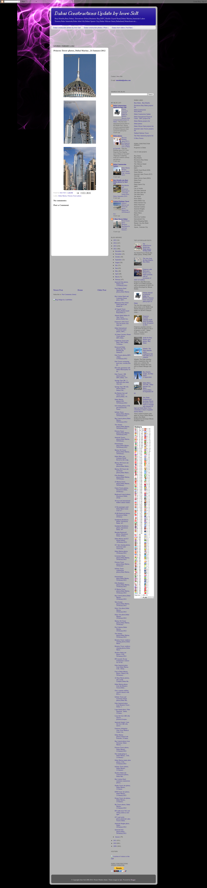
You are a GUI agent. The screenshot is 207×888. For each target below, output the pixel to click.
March (117, 277)
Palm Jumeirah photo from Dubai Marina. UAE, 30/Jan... (122, 667)
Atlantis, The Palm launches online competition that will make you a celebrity (148, 353)
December (118, 251)
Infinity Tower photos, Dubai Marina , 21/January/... (122, 768)
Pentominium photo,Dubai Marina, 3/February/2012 (122, 578)
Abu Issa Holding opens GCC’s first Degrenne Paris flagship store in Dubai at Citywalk (121, 143)
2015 (115, 240)
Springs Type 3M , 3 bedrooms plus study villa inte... (122, 382)
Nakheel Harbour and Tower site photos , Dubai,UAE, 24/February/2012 (121, 208)
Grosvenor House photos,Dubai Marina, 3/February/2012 (122, 557)
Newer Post (58, 290)
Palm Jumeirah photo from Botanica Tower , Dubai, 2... (122, 705)
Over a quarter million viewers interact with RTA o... (122, 692)
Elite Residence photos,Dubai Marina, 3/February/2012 (122, 584)
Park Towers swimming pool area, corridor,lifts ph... (122, 363)
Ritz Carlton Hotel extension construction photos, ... (122, 780)
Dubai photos (117, 136)
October (117, 257)
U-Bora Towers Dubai (120, 219)
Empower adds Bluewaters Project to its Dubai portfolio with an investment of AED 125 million (143, 275)
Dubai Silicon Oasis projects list (144, 126)
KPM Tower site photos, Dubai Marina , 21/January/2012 (122, 793)
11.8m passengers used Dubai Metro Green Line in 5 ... (121, 508)
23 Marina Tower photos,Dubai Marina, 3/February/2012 (122, 591)
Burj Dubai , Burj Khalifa (142, 103)
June (116, 268)
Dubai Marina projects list (142, 121)
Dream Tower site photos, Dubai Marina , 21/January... (122, 799)
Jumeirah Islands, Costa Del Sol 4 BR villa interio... (122, 724)
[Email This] (82, 193)
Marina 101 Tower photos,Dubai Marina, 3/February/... (122, 622)
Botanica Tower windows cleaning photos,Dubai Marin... (122, 641)
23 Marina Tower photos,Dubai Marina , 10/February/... (122, 483)
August (117, 262)
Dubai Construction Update (142, 114)
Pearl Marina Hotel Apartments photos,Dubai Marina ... (122, 291)
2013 (115, 246)
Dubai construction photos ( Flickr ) (96, 28)
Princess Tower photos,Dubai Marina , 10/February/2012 (122, 432)
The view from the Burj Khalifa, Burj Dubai (148, 260)
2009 (115, 846)
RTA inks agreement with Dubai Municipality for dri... (122, 369)
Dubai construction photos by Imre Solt (67, 28)
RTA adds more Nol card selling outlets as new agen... (122, 812)
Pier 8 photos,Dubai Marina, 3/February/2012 (121, 629)
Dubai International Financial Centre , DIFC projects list (143, 117)
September (118, 260)
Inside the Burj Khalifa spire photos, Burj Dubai (147, 340)
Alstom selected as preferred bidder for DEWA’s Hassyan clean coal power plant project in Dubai (144, 298)
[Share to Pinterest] (90, 193)
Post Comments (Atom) (69, 294)
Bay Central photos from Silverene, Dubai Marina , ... (122, 743)
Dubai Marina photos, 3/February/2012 (121, 552)
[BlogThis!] (84, 193)
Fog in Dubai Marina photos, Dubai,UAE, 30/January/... (122, 673)
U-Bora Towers (138, 138)
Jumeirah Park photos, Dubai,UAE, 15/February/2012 (121, 283)
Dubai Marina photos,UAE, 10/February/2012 (121, 401)
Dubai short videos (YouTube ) (122, 28)
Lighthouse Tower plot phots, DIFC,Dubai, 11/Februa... (122, 342)
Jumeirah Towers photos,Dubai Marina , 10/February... (122, 439)
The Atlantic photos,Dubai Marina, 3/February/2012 (122, 635)
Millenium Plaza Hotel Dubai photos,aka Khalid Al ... (122, 304)
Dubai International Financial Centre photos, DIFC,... (121, 329)
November (118, 254)
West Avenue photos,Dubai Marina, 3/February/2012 (122, 603)
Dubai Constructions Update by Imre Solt (96, 13)
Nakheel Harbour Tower (121, 201)
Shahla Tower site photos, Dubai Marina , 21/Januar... (122, 787)
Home (80, 290)
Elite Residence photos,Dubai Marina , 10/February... (122, 477)
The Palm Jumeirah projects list (143, 136)
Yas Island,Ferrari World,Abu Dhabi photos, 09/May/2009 (147, 247)
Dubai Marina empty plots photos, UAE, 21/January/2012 (123, 762)
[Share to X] (86, 193)
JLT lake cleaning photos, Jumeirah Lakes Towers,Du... (122, 546)
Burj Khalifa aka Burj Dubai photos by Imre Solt (120, 182)
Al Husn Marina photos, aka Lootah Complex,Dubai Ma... (122, 679)
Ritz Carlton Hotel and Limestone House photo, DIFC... (122, 298)
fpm (121, 880)
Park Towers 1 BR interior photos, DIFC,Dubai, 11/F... (122, 375)
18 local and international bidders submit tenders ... (122, 502)
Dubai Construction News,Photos (140, 110)
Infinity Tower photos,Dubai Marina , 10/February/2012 (122, 413)
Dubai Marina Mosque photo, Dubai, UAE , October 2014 (126, 171)
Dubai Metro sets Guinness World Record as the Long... (122, 458)
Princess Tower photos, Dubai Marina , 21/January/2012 (122, 749)
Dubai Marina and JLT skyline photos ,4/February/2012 (122, 540)
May (116, 271)
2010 (115, 843)
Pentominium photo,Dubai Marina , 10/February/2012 (122, 445)
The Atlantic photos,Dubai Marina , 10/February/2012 (122, 426)
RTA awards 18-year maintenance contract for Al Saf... (122, 660)
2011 (115, 840)
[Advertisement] (90, 37)
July (116, 265)
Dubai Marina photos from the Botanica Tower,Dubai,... (121, 686)
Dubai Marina (62, 196)
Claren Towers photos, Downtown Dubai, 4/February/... (121, 489)
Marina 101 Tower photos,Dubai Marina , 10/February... (122, 451)
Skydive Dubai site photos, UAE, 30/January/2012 (120, 654)
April (117, 274)
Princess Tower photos (74, 196)
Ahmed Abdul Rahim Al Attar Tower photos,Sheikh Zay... (122, 317)
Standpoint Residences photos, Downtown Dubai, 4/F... (121, 521)
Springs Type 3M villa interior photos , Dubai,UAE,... (121, 388)
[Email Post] (77, 193)
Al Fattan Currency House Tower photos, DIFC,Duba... (123, 336)
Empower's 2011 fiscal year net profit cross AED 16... (122, 323)
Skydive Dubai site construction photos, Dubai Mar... (122, 774)
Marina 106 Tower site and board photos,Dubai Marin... (122, 464)
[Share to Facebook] (88, 193)
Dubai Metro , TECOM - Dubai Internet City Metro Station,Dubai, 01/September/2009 (143, 388)
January (117, 837)
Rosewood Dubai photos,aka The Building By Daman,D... (120, 349)
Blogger (133, 880)
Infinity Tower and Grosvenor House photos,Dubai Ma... (121, 698)
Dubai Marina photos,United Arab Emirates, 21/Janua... (122, 736)
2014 (115, 243)
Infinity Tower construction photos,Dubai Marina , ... (122, 571)
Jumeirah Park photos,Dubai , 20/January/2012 (120, 831)
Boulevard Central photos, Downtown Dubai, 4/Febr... (123, 496)
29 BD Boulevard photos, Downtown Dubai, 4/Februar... (122, 515)
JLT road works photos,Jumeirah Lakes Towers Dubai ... (122, 818)
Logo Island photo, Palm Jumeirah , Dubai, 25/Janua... (122, 711)
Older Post (101, 290)
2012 (115, 249)
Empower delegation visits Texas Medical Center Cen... (122, 730)
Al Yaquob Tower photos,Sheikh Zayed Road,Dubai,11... (122, 310)
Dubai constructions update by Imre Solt (119, 106)
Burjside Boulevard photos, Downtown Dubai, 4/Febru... (121, 534)
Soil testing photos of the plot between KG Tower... (122, 407)
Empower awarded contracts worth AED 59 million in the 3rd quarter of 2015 (148, 320)
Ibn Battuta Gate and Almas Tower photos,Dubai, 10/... (122, 394)
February (118, 279)
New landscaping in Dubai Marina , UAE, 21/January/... (122, 755)
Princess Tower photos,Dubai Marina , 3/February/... (122, 564)
